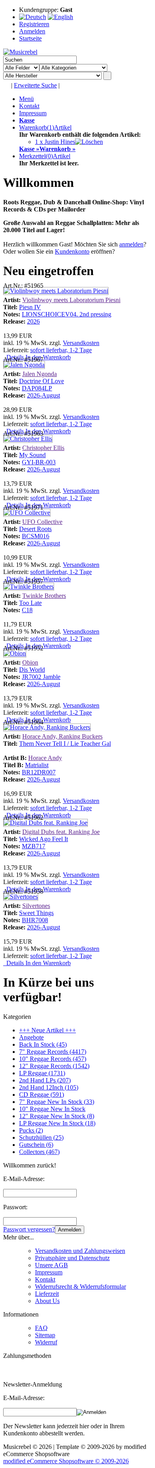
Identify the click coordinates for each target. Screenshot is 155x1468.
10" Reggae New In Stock (52, 1108)
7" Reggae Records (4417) (52, 1051)
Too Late (30, 602)
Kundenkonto (72, 251)
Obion (30, 662)
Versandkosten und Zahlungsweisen (80, 1250)
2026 (33, 321)
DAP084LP (37, 388)
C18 (27, 610)
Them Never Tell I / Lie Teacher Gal (65, 743)
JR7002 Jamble (41, 676)
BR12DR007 (39, 772)
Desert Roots (35, 529)
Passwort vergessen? (29, 1229)
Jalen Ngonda (39, 373)
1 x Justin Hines (55, 141)
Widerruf (46, 1342)
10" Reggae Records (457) (52, 1058)
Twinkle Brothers (44, 595)
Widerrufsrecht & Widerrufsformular (80, 1286)
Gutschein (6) (36, 1144)
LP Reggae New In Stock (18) (57, 1123)
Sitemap (45, 1335)
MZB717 (33, 846)
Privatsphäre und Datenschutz (72, 1258)
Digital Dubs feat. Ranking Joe (61, 831)
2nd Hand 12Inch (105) (48, 1087)
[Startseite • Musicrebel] (20, 51)
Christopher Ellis (43, 447)
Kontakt (29, 106)
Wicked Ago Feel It (43, 839)
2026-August (43, 395)
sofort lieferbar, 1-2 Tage (61, 350)
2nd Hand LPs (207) (45, 1080)
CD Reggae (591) (41, 1094)
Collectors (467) (39, 1151)
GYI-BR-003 (39, 462)
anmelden (131, 244)
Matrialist (36, 765)
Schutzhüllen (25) (41, 1137)
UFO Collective (42, 521)
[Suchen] (107, 76)
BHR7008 (35, 920)
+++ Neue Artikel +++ (47, 1030)
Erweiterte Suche (35, 85)
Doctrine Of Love (41, 381)
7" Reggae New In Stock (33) (56, 1101)
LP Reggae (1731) (42, 1073)
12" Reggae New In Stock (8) (56, 1116)
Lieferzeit (47, 1293)
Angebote (31, 1037)
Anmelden (69, 1230)
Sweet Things (36, 913)
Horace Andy (45, 757)
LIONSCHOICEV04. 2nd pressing (66, 314)
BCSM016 (35, 536)
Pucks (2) (31, 1130)
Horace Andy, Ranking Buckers (62, 736)
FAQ (41, 1327)
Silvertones (36, 905)
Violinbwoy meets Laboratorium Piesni (71, 300)
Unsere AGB (51, 1265)
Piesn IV (30, 307)
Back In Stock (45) (43, 1044)
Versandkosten (81, 342)
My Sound (32, 455)
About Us (47, 1300)
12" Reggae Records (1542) (54, 1066)
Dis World (32, 669)
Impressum (32, 113)
